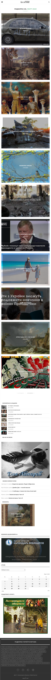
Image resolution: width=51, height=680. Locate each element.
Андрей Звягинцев (12, 649)
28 (5, 588)
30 (18, 588)
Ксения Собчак (29, 658)
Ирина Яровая (37, 656)
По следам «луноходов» (13, 405)
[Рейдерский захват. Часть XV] (4, 433)
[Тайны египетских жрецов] (4, 424)
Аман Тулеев (4, 649)
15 (11, 583)
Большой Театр (41, 649)
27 (46, 586)
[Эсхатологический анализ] (4, 411)
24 (25, 586)
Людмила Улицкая (38, 658)
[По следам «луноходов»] (4, 407)
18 (32, 583)
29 (11, 588)
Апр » (49, 590)
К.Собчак (12, 658)
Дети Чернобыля (25, 302)
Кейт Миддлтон (20, 658)
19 (39, 583)
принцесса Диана (21, 665)
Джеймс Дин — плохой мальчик (21, 487)
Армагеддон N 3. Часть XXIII (25, 268)
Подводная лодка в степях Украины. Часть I (25, 200)
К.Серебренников (5, 658)
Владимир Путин (25, 651)
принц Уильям (12, 665)
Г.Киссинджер (33, 651)
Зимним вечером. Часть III (16, 494)
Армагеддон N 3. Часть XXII (25, 337)
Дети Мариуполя (25, 28)
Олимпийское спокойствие (14, 418)
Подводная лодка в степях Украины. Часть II (25, 131)
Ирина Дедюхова (28, 656)
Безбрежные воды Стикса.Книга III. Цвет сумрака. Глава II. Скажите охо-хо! (25, 414)
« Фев (2, 591)
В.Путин (17, 651)
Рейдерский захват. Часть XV (14, 431)
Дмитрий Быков (42, 651)
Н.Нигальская (38, 660)
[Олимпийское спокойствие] (4, 420)
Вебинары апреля (25, 165)
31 (25, 588)
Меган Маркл (4, 660)
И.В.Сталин (21, 656)
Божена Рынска (33, 649)
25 (32, 586)
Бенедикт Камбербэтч (23, 649)
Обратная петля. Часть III (25, 97)
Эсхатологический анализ (14, 410)
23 (18, 586)
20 (46, 583)
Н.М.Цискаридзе (22, 660)
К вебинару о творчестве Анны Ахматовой (24, 491)
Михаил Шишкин (12, 660)
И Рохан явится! (11, 427)
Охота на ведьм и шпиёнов (25, 234)
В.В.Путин (12, 651)
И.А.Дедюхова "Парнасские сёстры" (9, 656)
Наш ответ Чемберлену (26, 371)
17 (25, 583)
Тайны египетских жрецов (14, 422)
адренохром (4, 665)
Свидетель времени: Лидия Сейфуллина (23, 484)
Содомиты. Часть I (25, 62)
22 (11, 586)
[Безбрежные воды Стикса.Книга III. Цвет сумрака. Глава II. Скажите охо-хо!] (4, 415)
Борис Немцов (5, 651)
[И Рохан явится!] (4, 428)
